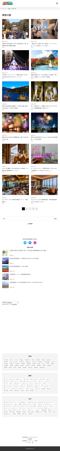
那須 (11, 367)
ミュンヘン (7, 388)
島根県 (12, 363)
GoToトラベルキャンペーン (11, 402)
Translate (14, 304)
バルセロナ (30, 385)
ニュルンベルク (8, 385)
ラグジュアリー (17, 410)
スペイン (48, 381)
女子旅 (6, 412)
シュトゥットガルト (32, 381)
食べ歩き (25, 413)
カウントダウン (28, 404)
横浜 (53, 363)
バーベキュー (23, 408)
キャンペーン (50, 404)
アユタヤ (27, 379)
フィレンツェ (46, 385)
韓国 (32, 390)
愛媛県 (29, 363)
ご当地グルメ (23, 402)
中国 (49, 388)
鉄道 (15, 413)
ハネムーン (15, 408)
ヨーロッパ (15, 388)
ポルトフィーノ (39, 386)
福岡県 (39, 365)
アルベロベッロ (35, 379)
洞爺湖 (16, 365)
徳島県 (23, 363)
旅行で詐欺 (31, 412)
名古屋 (48, 360)
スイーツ (46, 406)
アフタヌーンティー (49, 402)
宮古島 (34, 361)
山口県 (53, 361)
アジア (6, 379)
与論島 (21, 360)
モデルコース (48, 408)
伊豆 (33, 360)
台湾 (28, 390)
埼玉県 (6, 361)
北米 (12, 390)
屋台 (25, 412)
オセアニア (7, 381)
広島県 (17, 363)
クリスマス (17, 406)
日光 (44, 363)
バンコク (38, 385)
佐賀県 (38, 360)
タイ (12, 383)
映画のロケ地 (39, 412)
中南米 (43, 388)
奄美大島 (29, 361)
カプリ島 (23, 381)
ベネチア (17, 386)
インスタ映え (19, 404)
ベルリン (24, 386)
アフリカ (13, 379)
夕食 (50, 410)
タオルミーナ (18, 383)
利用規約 (30, 439)
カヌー (35, 404)
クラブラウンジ (8, 406)
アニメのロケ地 (39, 402)
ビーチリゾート (32, 408)
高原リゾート (33, 413)
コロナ (40, 406)
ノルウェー (17, 385)
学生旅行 (13, 412)
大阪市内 (22, 361)
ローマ (38, 388)
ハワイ (23, 385)
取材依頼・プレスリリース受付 (30, 441)
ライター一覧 (30, 442)
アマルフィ (19, 379)
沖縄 (12, 365)
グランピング (25, 406)
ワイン (38, 410)
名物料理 (44, 410)
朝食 (46, 412)
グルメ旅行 (33, 406)
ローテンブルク (30, 388)
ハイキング (7, 408)
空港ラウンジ (8, 413)
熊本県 (28, 365)
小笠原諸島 (47, 361)
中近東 (6, 390)
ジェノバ (42, 381)
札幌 (48, 363)
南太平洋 (17, 390)
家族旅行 (19, 412)
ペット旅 (41, 408)
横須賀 (6, 365)
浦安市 (22, 365)
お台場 (6, 360)
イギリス (43, 379)
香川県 (30, 367)
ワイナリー (31, 410)
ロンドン (22, 388)
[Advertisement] (30, 231)
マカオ (46, 386)
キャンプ (42, 404)
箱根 (45, 365)
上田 (16, 360)
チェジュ (26, 383)
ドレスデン (38, 383)
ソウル (6, 383)
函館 (44, 360)
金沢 (15, 367)
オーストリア (16, 381)
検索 (55, 219)
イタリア (50, 379)
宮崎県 (40, 361)
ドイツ (32, 383)
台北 (23, 390)
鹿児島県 (43, 367)
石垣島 (33, 365)
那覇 (6, 367)
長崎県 (25, 367)
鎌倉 (20, 367)
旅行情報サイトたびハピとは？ (30, 437)
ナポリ (45, 383)
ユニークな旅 (8, 410)
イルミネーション (9, 404)
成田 (34, 363)
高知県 (36, 367)
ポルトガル (30, 386)
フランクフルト (8, 386)
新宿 (39, 363)
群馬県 (49, 365)
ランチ (24, 410)
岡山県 (6, 363)
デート (52, 406)
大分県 (15, 361)
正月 (51, 412)
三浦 (12, 360)
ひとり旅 (31, 402)
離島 (19, 413)
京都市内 (28, 360)
